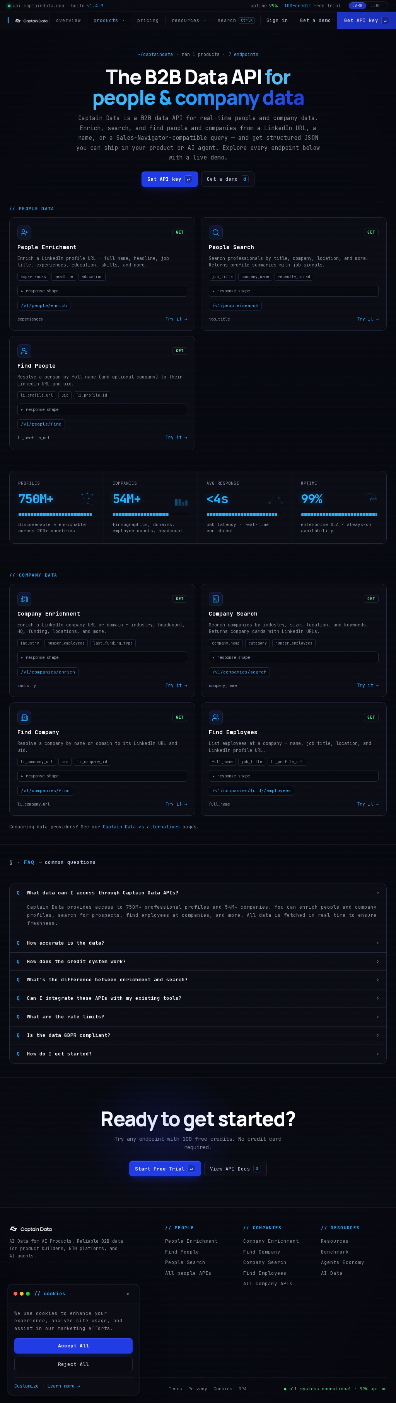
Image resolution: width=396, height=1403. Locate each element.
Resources (335, 1241)
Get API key (365, 20)
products (109, 20)
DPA (243, 1388)
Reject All (73, 1364)
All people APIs (188, 1273)
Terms (175, 1388)
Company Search (265, 1262)
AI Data (332, 1273)
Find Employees (265, 1273)
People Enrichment (191, 1241)
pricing (148, 20)
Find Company (261, 1252)
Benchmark (335, 1252)
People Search (185, 1262)
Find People (182, 1252)
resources (189, 20)
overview (68, 20)
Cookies (222, 1388)
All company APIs (268, 1283)
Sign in (277, 20)
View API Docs (234, 1168)
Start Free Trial (164, 1168)
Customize (26, 1386)
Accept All (73, 1345)
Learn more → (64, 1386)
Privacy (197, 1388)
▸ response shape (39, 290)
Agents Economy (342, 1262)
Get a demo (315, 20)
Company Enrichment (271, 1241)
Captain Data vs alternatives (141, 827)
